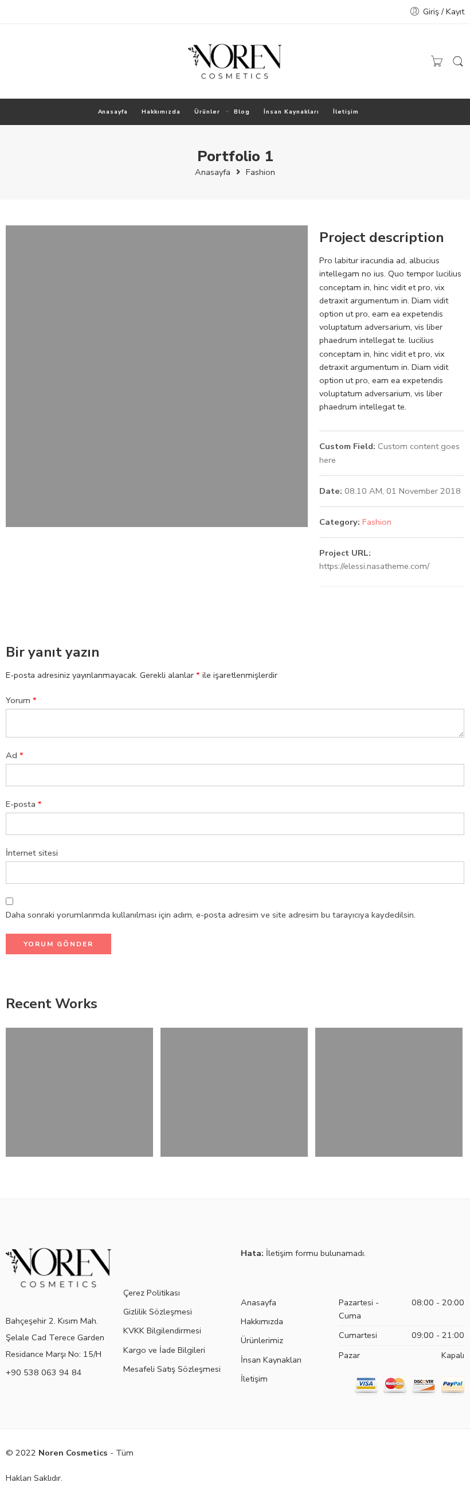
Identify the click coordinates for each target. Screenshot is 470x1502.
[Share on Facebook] (346, 598)
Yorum (21, 700)
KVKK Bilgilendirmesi (162, 1330)
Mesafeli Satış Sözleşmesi (172, 1369)
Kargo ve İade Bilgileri (164, 1350)
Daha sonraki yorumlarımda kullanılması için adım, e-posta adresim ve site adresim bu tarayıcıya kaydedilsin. (211, 914)
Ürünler (207, 111)
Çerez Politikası (151, 1292)
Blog (242, 111)
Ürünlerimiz (262, 1340)
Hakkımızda (161, 111)
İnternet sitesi (32, 853)
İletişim (346, 111)
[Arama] (458, 61)
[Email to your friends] (392, 598)
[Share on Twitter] (323, 598)
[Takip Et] (11, 61)
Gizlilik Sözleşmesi (157, 1311)
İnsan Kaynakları (291, 111)
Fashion (260, 172)
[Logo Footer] (59, 1267)
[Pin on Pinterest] (369, 598)
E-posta (24, 804)
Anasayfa (113, 111)
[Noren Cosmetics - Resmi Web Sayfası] (235, 61)
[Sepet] (436, 61)
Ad (14, 755)
